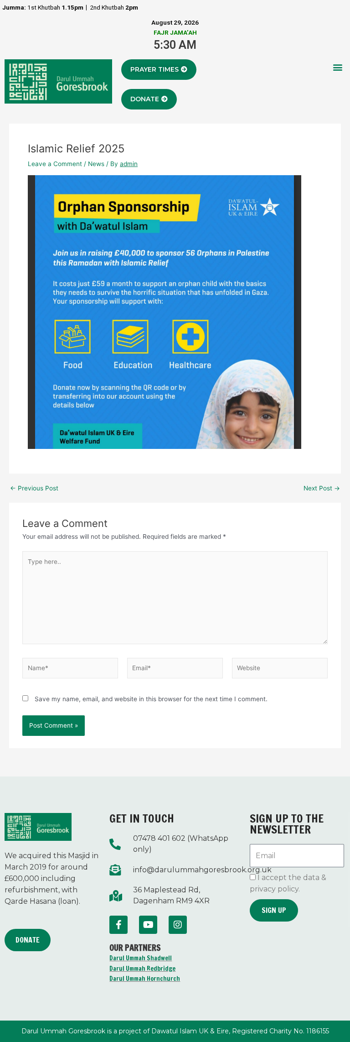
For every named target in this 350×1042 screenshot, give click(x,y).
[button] (337, 66)
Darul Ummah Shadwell (140, 958)
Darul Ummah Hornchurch (144, 978)
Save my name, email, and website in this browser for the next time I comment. (151, 699)
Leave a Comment (55, 163)
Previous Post (34, 488)
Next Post (322, 488)
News (96, 163)
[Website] (280, 669)
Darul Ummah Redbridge (142, 968)
